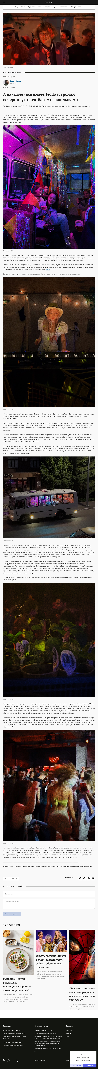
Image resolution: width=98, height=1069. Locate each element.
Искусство (47, 7)
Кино (39, 7)
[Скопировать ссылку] (93, 878)
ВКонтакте (69, 1033)
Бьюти (23, 7)
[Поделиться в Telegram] (89, 878)
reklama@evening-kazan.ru (47, 1033)
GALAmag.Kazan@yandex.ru (16, 1033)
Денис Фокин (15, 81)
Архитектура (63, 7)
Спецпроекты (76, 7)
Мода (16, 7)
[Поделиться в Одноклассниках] (85, 878)
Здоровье (31, 7)
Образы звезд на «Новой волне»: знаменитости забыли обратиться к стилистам (51, 961)
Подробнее (76, 1065)
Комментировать (12, 914)
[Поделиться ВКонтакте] (80, 878)
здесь (48, 269)
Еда (54, 7)
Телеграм (69, 1030)
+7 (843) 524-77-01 (46, 1030)
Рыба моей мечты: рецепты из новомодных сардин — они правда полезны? (17, 984)
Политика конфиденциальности (13, 1045)
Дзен (67, 1036)
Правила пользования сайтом (12, 1042)
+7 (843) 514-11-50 (14, 1030)
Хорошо (90, 1065)
